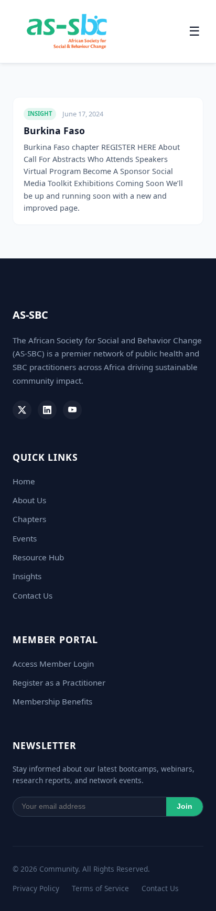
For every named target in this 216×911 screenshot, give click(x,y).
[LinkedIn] (47, 409)
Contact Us (32, 595)
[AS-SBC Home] (67, 31)
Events (25, 538)
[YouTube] (72, 409)
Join (184, 806)
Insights (27, 576)
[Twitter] (22, 409)
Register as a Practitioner (59, 682)
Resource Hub (38, 557)
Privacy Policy (36, 888)
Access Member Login (53, 663)
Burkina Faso (54, 130)
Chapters (29, 519)
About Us (29, 500)
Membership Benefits (52, 701)
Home (24, 481)
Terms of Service (100, 888)
